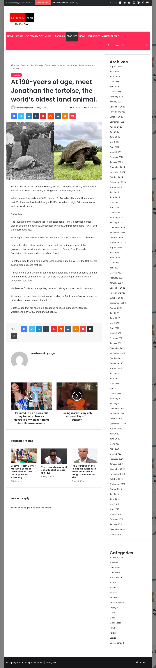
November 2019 (117, 474)
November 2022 (117, 293)
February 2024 (117, 217)
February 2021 (116, 398)
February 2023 (117, 278)
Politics (113, 633)
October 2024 (116, 177)
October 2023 (116, 237)
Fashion (113, 587)
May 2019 (114, 504)
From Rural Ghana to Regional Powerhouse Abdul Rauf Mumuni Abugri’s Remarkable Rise (84, 471)
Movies (113, 612)
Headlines (59, 36)
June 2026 (115, 76)
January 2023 (116, 283)
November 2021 (117, 353)
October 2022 (116, 298)
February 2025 (117, 157)
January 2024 (116, 222)
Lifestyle (114, 607)
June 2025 (115, 137)
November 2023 (117, 232)
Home (10, 36)
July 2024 (114, 192)
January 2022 (116, 343)
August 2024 (116, 187)
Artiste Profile (110, 36)
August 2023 (116, 247)
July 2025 (114, 132)
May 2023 (114, 262)
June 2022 (115, 318)
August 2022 (116, 308)
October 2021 (116, 358)
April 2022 (114, 328)
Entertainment (34, 36)
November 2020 (117, 413)
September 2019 (117, 484)
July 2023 (114, 252)
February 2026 (117, 96)
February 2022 (117, 338)
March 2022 (115, 333)
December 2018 (117, 529)
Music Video (115, 623)
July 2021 (114, 373)
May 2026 (114, 81)
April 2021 (114, 388)
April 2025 (114, 147)
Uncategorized (117, 643)
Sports (19, 36)
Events (113, 582)
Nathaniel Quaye (23, 108)
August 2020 (116, 428)
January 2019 (116, 524)
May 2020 (114, 444)
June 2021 (115, 378)
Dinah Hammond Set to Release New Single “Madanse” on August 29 (85, 2)
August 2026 (116, 66)
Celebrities (93, 36)
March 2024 (115, 212)
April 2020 (114, 449)
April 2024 (114, 207)
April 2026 (114, 86)
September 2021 (117, 363)
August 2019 (116, 489)
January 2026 (116, 101)
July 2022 (114, 313)
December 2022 (117, 288)
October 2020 (116, 418)
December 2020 (117, 408)
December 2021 (117, 348)
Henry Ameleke (117, 602)
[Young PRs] (21, 18)
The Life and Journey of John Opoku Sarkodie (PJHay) (54, 470)
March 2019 (115, 514)
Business (114, 562)
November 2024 (117, 172)
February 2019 (116, 519)
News (82, 36)
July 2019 (114, 494)
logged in (28, 507)
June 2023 (115, 257)
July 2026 (114, 71)
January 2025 (116, 162)
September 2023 (118, 242)
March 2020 (115, 454)
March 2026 (115, 91)
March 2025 (115, 152)
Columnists (115, 572)
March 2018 (115, 534)
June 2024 (115, 197)
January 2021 (116, 403)
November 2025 (117, 112)
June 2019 (115, 499)
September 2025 (118, 122)
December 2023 (117, 227)
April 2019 (114, 509)
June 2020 (115, 439)
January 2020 (116, 464)
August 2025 (116, 127)
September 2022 (118, 303)
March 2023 (115, 272)
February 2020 (117, 459)
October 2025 (116, 117)
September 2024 (118, 182)
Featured (72, 36)
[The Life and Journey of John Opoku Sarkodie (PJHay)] (54, 456)
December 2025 (117, 106)
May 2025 (114, 142)
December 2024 (117, 167)
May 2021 (114, 383)
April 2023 (114, 267)
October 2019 (116, 479)
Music (48, 36)
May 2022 (114, 323)
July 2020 (114, 433)
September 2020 (118, 423)
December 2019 (117, 469)
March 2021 (115, 393)
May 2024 (114, 202)
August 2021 (116, 368)
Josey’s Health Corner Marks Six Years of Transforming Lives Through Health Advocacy (23, 471)
